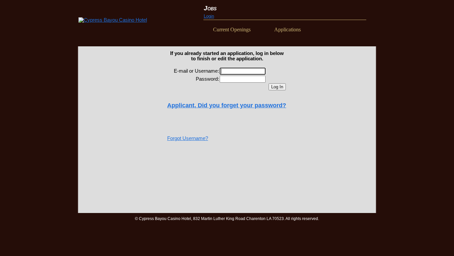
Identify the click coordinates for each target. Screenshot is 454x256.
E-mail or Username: (196, 71)
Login (209, 16)
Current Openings (232, 29)
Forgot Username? (187, 138)
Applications (287, 29)
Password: (207, 79)
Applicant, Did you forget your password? (226, 105)
